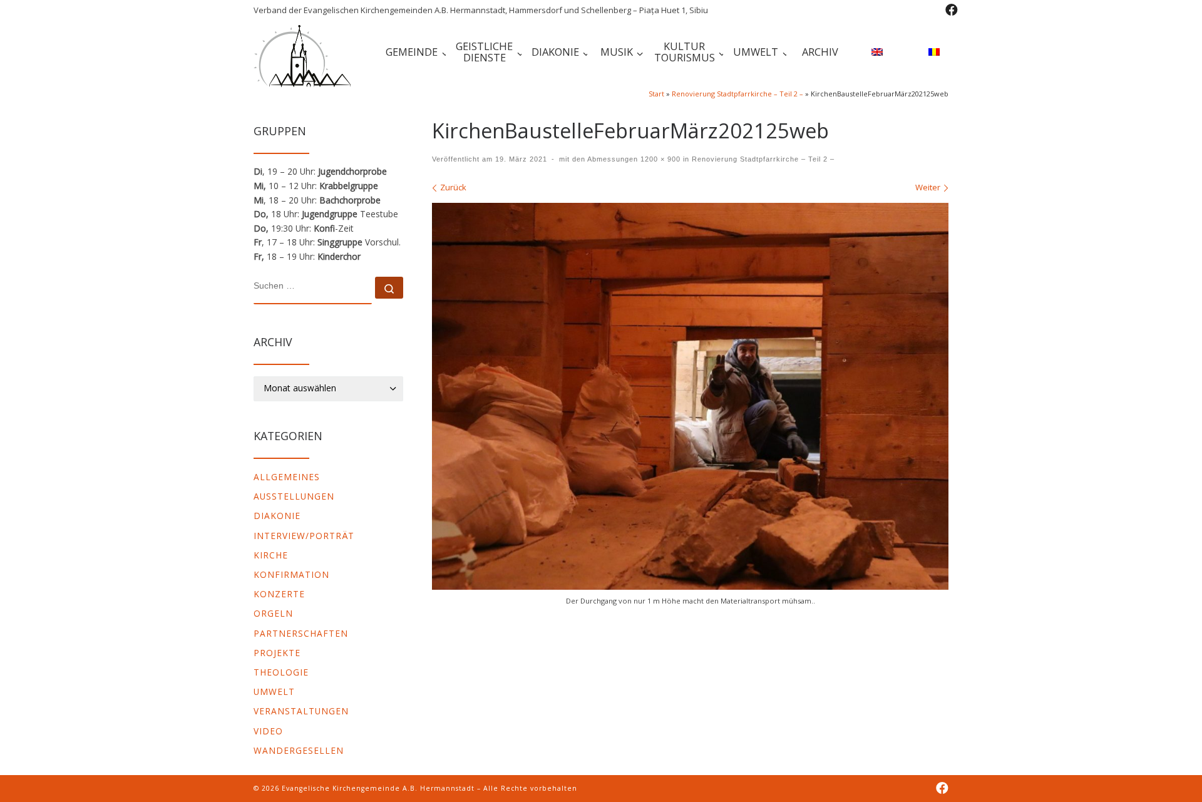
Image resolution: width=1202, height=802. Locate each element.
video (268, 731)
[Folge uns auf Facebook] (951, 10)
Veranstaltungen (301, 711)
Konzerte (279, 594)
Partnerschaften (301, 633)
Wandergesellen (299, 750)
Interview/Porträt (304, 536)
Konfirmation (291, 574)
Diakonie (277, 516)
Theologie (281, 672)
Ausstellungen (294, 496)
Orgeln (273, 613)
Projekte (277, 653)
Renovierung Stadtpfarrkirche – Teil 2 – (737, 93)
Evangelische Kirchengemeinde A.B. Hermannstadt (378, 788)
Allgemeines (287, 477)
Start (656, 93)
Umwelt (274, 691)
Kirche (271, 555)
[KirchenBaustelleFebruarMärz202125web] (690, 396)
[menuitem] (875, 53)
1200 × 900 (659, 159)
